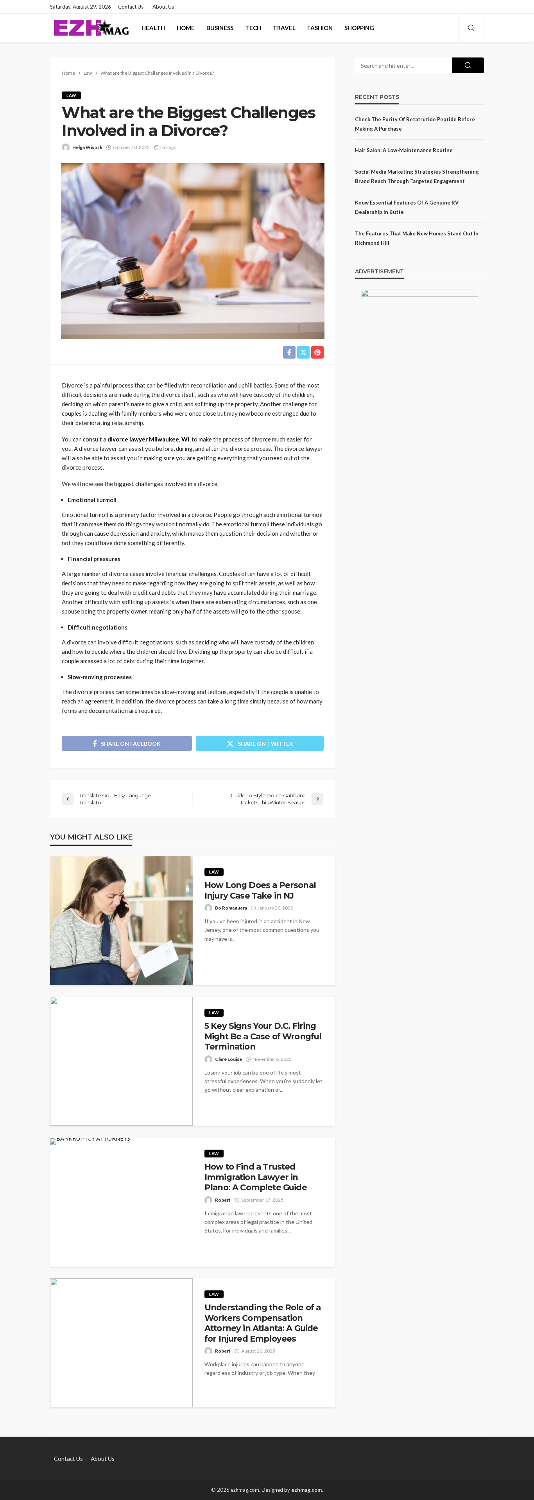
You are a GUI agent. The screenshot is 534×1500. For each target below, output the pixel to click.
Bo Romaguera (231, 908)
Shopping (359, 27)
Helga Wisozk (87, 147)
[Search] (471, 28)
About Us (163, 7)
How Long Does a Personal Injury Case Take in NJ (260, 890)
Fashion (320, 27)
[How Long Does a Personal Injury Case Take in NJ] (121, 920)
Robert (223, 1200)
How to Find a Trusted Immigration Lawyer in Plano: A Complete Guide (255, 1177)
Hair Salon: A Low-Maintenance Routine (404, 150)
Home (186, 27)
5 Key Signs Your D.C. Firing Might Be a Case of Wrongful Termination (262, 1036)
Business (219, 27)
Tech (253, 27)
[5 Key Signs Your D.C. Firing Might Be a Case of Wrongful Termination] (121, 1061)
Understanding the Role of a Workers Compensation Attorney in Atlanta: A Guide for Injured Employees (262, 1323)
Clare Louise (228, 1059)
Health (153, 27)
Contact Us (130, 7)
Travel (284, 27)
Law (71, 95)
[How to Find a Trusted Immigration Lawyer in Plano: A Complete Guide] (90, 1141)
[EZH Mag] (91, 27)
